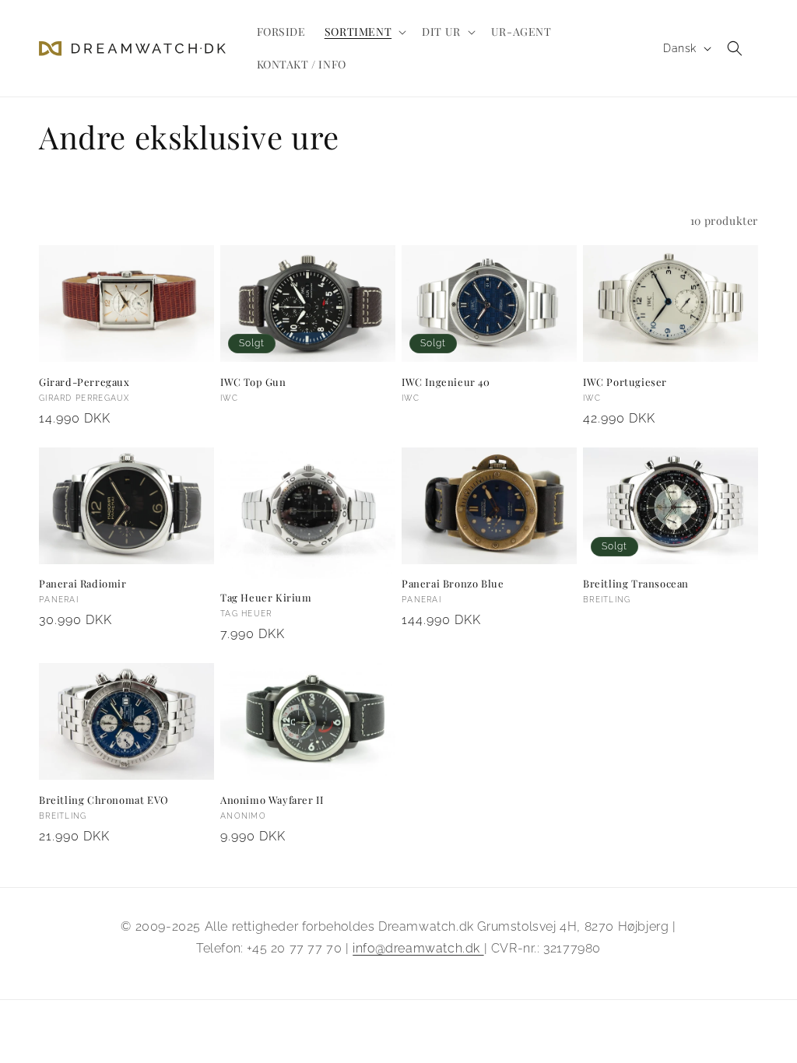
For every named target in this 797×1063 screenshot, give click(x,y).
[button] (364, 32)
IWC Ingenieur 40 (446, 382)
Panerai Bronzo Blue (453, 583)
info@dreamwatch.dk (418, 948)
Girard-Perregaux (84, 382)
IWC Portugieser (625, 382)
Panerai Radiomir (83, 583)
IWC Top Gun (253, 382)
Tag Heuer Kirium (266, 597)
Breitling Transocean (636, 583)
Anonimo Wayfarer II (271, 800)
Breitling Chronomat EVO (104, 800)
